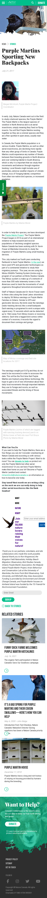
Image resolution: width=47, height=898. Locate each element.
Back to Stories (13, 606)
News (4, 44)
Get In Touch (11, 867)
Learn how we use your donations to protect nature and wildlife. (21, 832)
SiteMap (9, 863)
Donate (41, 3)
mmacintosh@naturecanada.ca (15, 475)
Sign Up (8, 599)
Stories (13, 44)
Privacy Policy (12, 859)
